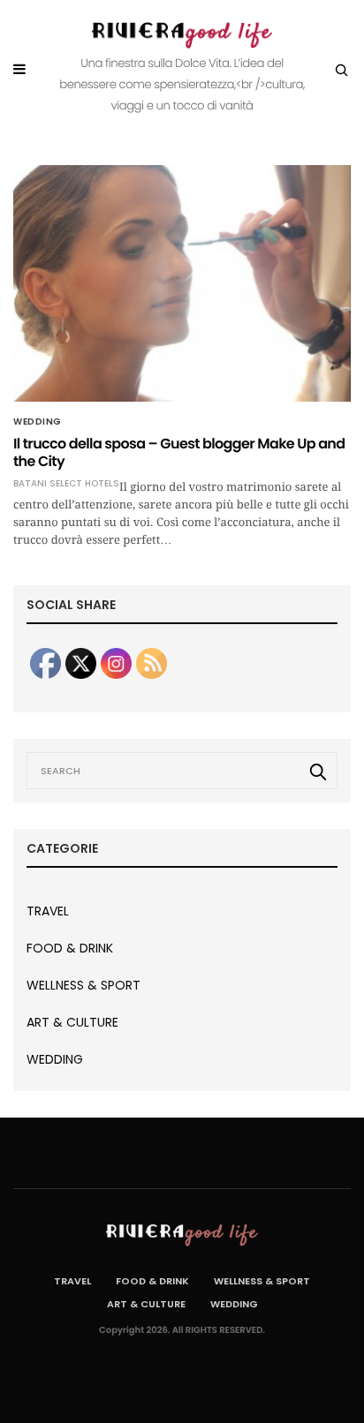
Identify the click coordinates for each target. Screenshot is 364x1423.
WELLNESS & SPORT (83, 985)
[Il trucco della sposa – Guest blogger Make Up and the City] (182, 283)
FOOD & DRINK (70, 948)
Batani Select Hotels (66, 483)
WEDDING (37, 422)
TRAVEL (48, 911)
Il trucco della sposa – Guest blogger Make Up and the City (179, 452)
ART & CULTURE (72, 1022)
